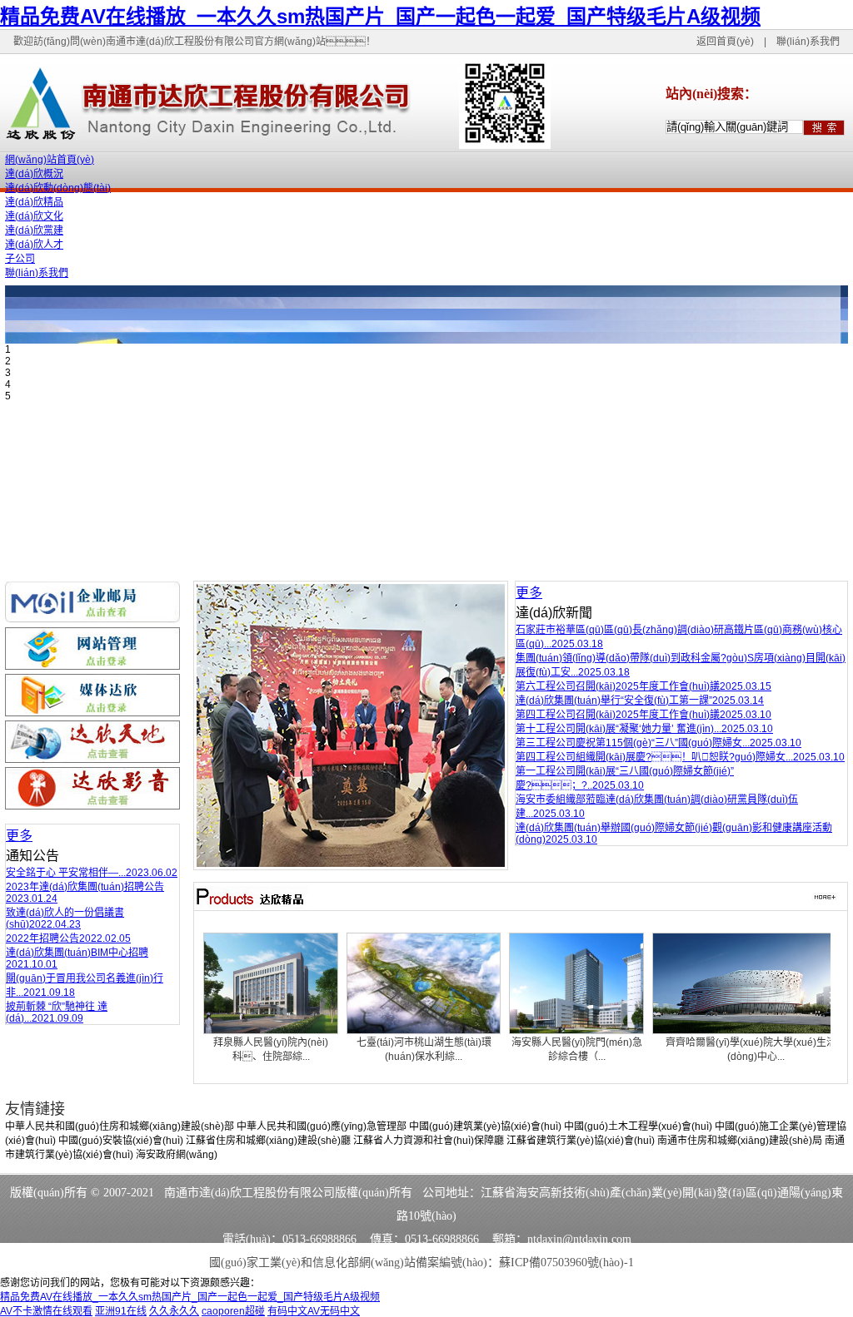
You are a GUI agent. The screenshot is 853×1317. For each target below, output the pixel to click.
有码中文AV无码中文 (313, 1311)
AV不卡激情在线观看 (46, 1311)
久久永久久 (174, 1311)
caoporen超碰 (233, 1311)
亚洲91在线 (121, 1311)
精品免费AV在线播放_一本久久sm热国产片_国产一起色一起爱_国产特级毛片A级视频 (380, 16)
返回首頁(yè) (725, 41)
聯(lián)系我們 (808, 41)
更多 (19, 836)
